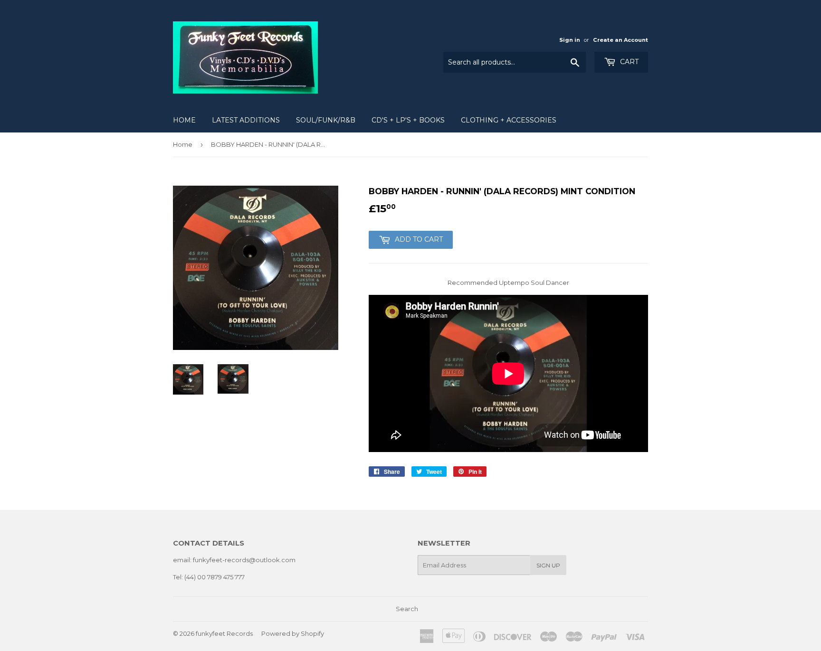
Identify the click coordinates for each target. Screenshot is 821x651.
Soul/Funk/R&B (325, 120)
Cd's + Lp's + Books (408, 120)
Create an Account (620, 40)
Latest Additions (246, 120)
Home (184, 120)
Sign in (569, 40)
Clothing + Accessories (508, 120)
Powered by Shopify (292, 633)
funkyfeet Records (224, 633)
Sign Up (548, 565)
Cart (628, 61)
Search (407, 609)
